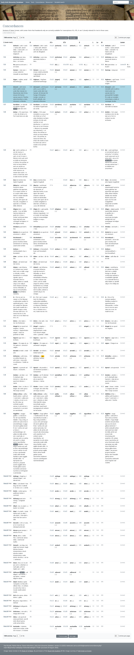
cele (17, 202)
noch (26, 158)
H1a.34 (52, 87)
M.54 (102, 104)
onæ (38, 396)
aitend (72, 87)
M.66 (102, 297)
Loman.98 (123, 64)
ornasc (15, 72)
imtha (116, 305)
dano (20, 209)
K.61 (80, 185)
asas (19, 97)
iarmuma (108, 154)
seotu (107, 440)
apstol (72, 367)
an (112, 97)
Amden (107, 375)
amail (25, 79)
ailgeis (113, 209)
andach (57, 545)
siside (17, 160)
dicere (35, 452)
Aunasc (15, 70)
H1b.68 (65, 262)
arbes (35, 428)
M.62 (102, 237)
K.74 (80, 343)
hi (44, 271)
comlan (23, 246)
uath (24, 396)
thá (38, 307)
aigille (35, 446)
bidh (111, 81)
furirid (35, 187)
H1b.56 (65, 87)
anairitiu (39, 434)
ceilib (45, 442)
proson (115, 450)
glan (18, 567)
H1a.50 (52, 343)
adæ (56, 256)
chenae (15, 200)
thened (21, 358)
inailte (15, 542)
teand (35, 91)
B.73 (31, 326)
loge (14, 219)
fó (42, 375)
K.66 (80, 249)
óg (27, 244)
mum (24, 156)
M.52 (102, 79)
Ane (14, 180)
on (18, 61)
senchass (36, 406)
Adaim (110, 281)
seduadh (112, 428)
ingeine (35, 182)
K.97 (80, 498)
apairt (116, 191)
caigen (15, 347)
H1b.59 (65, 150)
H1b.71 (65, 321)
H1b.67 (65, 256)
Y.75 (4, 350)
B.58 (31, 87)
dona (24, 465)
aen (20, 267)
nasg (113, 70)
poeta (37, 269)
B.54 (31, 45)
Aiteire (107, 321)
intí (38, 217)
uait (14, 156)
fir (14, 428)
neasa (116, 160)
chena (35, 200)
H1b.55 (65, 79)
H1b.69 (65, 267)
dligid (15, 578)
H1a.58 (52, 476)
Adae (35, 256)
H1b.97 (65, 498)
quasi (17, 64)
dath (21, 511)
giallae (21, 426)
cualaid (17, 305)
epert (19, 191)
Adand (35, 267)
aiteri (57, 321)
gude (15, 215)
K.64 (80, 232)
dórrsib (45, 104)
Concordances (40, 2)
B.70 (31, 267)
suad (42, 404)
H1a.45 (52, 267)
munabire (36, 114)
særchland (36, 76)
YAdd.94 (5, 581)
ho (34, 142)
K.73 (80, 337)
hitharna (44, 267)
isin (20, 189)
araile (35, 197)
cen (25, 478)
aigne (72, 343)
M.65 (102, 267)
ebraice (15, 553)
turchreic (16, 471)
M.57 (102, 180)
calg (106, 284)
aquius (42, 303)
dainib (15, 309)
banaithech (36, 286)
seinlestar (17, 559)
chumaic (15, 438)
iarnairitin (36, 440)
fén (37, 297)
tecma (18, 264)
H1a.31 (52, 64)
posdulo (44, 367)
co (44, 97)
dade (23, 321)
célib (43, 446)
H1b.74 (65, 343)
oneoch (35, 432)
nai (14, 576)
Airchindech (37, 237)
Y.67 (4, 256)
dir (25, 256)
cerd (24, 109)
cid (24, 432)
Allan (35, 262)
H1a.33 (52, 79)
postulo (22, 367)
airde (26, 488)
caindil (26, 281)
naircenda (40, 428)
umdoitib (45, 72)
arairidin (42, 420)
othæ (112, 394)
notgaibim (22, 202)
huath (15, 396)
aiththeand (44, 87)
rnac (21, 269)
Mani (24, 315)
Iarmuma (24, 160)
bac (27, 484)
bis (20, 486)
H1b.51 (65, 45)
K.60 (80, 180)
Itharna (19, 286)
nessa (35, 138)
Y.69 (4, 267)
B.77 (31, 356)
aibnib (25, 486)
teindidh (107, 89)
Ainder (35, 386)
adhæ (86, 256)
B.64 (31, 226)
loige (46, 215)
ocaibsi (39, 290)
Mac (18, 91)
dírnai (42, 284)
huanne (115, 396)
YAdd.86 (5, 506)
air (109, 116)
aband (22, 484)
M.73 (102, 375)
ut (39, 122)
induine (40, 187)
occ (42, 286)
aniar (35, 118)
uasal (15, 246)
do (21, 52)
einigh (116, 420)
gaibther (16, 189)
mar (26, 303)
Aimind (35, 232)
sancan (15, 97)
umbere (107, 118)
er (21, 244)
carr (21, 297)
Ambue (15, 249)
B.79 (31, 386)
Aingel (15, 326)
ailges (86, 209)
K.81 (80, 413)
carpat (15, 299)
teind (106, 91)
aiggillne (73, 414)
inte (19, 480)
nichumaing (44, 432)
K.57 (80, 104)
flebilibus (108, 301)
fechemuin (21, 323)
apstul (57, 367)
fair (21, 517)
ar (21, 104)
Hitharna (42, 269)
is (16, 89)
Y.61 (4, 185)
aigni (56, 343)
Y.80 (4, 394)
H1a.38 (52, 209)
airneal (57, 351)
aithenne (73, 356)
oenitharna (114, 267)
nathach (115, 275)
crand (15, 364)
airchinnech (16, 244)
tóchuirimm (37, 372)
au (20, 64)
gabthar (111, 189)
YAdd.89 (5, 530)
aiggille (57, 414)
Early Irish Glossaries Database (12, 2)
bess (16, 430)
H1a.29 (52, 45)
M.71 (102, 367)
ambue (57, 249)
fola (22, 515)
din (34, 50)
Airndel (15, 351)
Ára (39, 136)
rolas (19, 402)
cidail (115, 430)
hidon (45, 377)
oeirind (112, 164)
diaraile (25, 195)
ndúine (37, 106)
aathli (107, 358)
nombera (108, 114)
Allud (15, 506)
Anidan (15, 375)
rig (38, 288)
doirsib (25, 104)
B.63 (31, 209)
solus (20, 332)
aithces (86, 57)
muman (107, 299)
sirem (15, 174)
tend (24, 87)
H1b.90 (65, 535)
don (19, 172)
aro (17, 166)
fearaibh (115, 454)
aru (114, 158)
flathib (39, 444)
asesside (45, 128)
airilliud (21, 197)
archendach (17, 239)
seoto (15, 442)
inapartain (108, 204)
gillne (111, 448)
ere (24, 116)
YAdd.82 (5, 476)
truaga (20, 309)
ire (41, 128)
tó (17, 317)
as (45, 136)
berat (24, 469)
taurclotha (36, 456)
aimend (57, 232)
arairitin (107, 422)
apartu (107, 185)
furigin (35, 95)
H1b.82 (65, 476)
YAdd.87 (5, 511)
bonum (22, 547)
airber (72, 112)
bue (24, 251)
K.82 (80, 476)
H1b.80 (65, 394)
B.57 (31, 79)
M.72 (102, 386)
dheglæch (42, 52)
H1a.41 (52, 237)
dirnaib (17, 273)
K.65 (80, 237)
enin (116, 389)
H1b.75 (65, 350)
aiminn (72, 232)
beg (14, 486)
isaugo (45, 422)
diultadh (111, 377)
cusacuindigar (43, 217)
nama (16, 48)
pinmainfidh (109, 95)
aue (24, 70)
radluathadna (37, 275)
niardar (115, 195)
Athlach (107, 46)
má (18, 313)
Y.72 (4, 326)
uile (14, 515)
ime (19, 563)
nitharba (44, 277)
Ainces (15, 530)
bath (24, 227)
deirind (107, 162)
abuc (56, 484)
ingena (110, 389)
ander (72, 386)
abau (112, 64)
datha (15, 513)
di (20, 114)
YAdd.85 (5, 498)
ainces (57, 530)
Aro (21, 177)
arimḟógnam (43, 458)
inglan (15, 569)
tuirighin (115, 97)
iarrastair (38, 410)
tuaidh (22, 307)
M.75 (102, 326)
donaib (22, 454)
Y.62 (4, 209)
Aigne (15, 343)
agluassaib (37, 74)
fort (14, 116)
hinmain (43, 93)
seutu (24, 467)
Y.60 (4, 180)
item (34, 299)
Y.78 (4, 375)
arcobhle (115, 204)
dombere (40, 118)
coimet (23, 576)
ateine (115, 356)
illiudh (107, 197)
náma (36, 48)
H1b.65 (65, 237)
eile (111, 434)
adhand (86, 267)
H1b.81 (65, 413)
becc (18, 488)
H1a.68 (52, 562)
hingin (15, 389)
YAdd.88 (5, 522)
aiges (23, 343)
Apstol (15, 367)
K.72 (80, 326)
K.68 (80, 262)
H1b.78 (65, 375)
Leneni (25, 269)
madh (107, 311)
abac (71, 484)
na (19, 74)
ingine (15, 182)
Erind (20, 174)
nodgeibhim (109, 202)
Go (131, 2)
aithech (72, 46)
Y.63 (4, 226)
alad (24, 506)
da (113, 217)
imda (26, 511)
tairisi (15, 383)
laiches (22, 59)
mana (43, 307)
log (20, 420)
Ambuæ (36, 249)
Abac (15, 484)
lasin (19, 109)
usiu (110, 195)
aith (21, 46)
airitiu (20, 428)
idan (23, 375)
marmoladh (109, 215)
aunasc (72, 70)
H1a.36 (52, 112)
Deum (15, 369)
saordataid (18, 410)
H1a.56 (52, 394)
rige (19, 277)
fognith (22, 106)
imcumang (108, 436)
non (26, 545)
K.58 (80, 112)
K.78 (80, 375)
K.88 (80, 522)
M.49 (102, 57)
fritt (40, 112)
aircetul (24, 345)
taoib (18, 307)
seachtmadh (109, 187)
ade (115, 321)
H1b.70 (65, 297)
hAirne (46, 134)
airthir (21, 166)
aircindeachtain (113, 244)
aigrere (57, 338)
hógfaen (43, 79)
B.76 (31, 350)
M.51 (102, 70)
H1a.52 (52, 356)
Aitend (15, 87)
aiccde (86, 491)
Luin (17, 271)
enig (17, 219)
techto (23, 191)
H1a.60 (52, 491)
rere (23, 338)
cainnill (35, 292)
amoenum (16, 234)
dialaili (107, 195)
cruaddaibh (108, 277)
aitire (72, 321)
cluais (17, 67)
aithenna (18, 362)
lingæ (20, 478)
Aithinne (36, 356)
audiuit (24, 301)
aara (116, 307)
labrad (15, 480)
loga (112, 420)
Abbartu (16, 185)
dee (21, 256)
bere (26, 112)
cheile (36, 202)
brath (35, 99)
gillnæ (46, 414)
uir (27, 396)
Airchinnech (17, 237)
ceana (111, 197)
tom (106, 307)
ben (20, 386)
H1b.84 (65, 491)
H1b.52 (65, 57)
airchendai (22, 452)
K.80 (80, 394)
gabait (35, 454)
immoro (15, 154)
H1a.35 (52, 104)
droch (24, 551)
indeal (44, 351)
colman (109, 269)
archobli (42, 204)
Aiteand (108, 87)
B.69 (31, 262)
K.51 (80, 45)
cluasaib (15, 74)
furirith (15, 187)
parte (21, 303)
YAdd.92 (5, 562)
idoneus (35, 381)
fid (19, 95)
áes (22, 109)
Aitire (15, 321)
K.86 (80, 506)
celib (18, 454)
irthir (14, 170)
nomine (20, 180)
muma (20, 152)
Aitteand (36, 87)
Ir (21, 156)
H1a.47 (52, 321)
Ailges (35, 209)
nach (18, 436)
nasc (21, 70)
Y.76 (4, 356)
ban (111, 275)
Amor (15, 563)
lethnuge (18, 81)
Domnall (16, 279)
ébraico (15, 549)
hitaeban (43, 95)
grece (35, 242)
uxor (21, 57)
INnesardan (109, 305)
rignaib (15, 277)
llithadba (21, 288)
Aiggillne (16, 414)
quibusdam (18, 301)
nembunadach (17, 251)
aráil (36, 211)
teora (41, 134)
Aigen (15, 79)
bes (25, 422)
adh (112, 256)
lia (14, 402)
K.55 (80, 79)
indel (21, 351)
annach (72, 545)
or (22, 563)
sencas (15, 406)
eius (45, 57)
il (18, 511)
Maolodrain (17, 93)
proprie (35, 450)
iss (24, 567)
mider (117, 386)
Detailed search (59, 2)
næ (113, 430)
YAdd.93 (5, 572)
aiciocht (57, 523)
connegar (16, 221)
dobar (111, 193)
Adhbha (107, 394)
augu (113, 414)
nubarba (16, 294)
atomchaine (109, 99)
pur (14, 565)
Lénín (35, 281)
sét (17, 418)
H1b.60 (65, 180)
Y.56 (4, 87)
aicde (57, 491)
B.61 (31, 180)
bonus (22, 328)
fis (19, 532)
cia (14, 450)
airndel (72, 351)
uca (109, 424)
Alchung (16, 498)
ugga (25, 424)
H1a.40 (52, 232)
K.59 (80, 150)
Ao (14, 64)
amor (57, 563)
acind (20, 527)
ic (18, 565)
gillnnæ (42, 424)
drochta (20, 557)
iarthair (44, 145)
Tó (26, 311)
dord (20, 279)
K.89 (80, 530)
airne (106, 158)
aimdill (117, 281)
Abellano (20, 582)
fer (113, 297)
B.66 (31, 237)
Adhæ (107, 256)
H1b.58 (65, 112)
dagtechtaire (24, 330)
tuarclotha (108, 458)
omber (116, 438)
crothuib (25, 275)
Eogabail (20, 182)
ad (19, 256)
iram (46, 140)
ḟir (112, 438)
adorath (113, 416)
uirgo (17, 391)
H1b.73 (65, 337)
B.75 (31, 343)
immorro (19, 170)
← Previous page (62, 38)
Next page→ (73, 38)
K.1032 (81, 64)
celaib (44, 281)
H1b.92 (65, 562)
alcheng (72, 498)
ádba (46, 398)
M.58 (102, 185)
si (15, 191)
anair (23, 112)
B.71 (31, 297)
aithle (17, 358)
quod (24, 232)
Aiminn (15, 232)
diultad (17, 377)
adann (20, 281)
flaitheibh (112, 446)
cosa (23, 219)
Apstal (35, 367)
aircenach (108, 239)
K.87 (80, 511)
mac (42, 74)
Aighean (36, 79)
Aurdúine (16, 104)
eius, (24, 57)
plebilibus (44, 301)
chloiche (39, 400)
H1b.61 (65, 185)
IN (14, 311)
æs (34, 109)
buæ (34, 251)
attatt (35, 134)
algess (24, 221)
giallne (15, 416)
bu (27, 93)
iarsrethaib (36, 404)
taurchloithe (22, 418)
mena (15, 313)
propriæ (22, 463)
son (21, 460)
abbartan (73, 185)
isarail (107, 211)
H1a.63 (52, 511)
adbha (107, 396)
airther (42, 132)
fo (14, 377)
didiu (14, 50)
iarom (17, 426)
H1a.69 (52, 572)
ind (19, 177)
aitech (24, 48)
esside (42, 140)
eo (21, 232)
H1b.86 (65, 506)
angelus (15, 328)
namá (42, 193)
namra (40, 353)
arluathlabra (37, 277)
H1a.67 (52, 545)
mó (46, 307)
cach (45, 120)
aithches (73, 57)
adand (44, 290)
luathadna (23, 290)
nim (44, 99)
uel (34, 391)
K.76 (80, 356)
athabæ (57, 227)
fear (106, 418)
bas (14, 229)
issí (34, 410)
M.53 (102, 87)
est (42, 122)
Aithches (16, 57)
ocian (22, 172)
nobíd (40, 72)
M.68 (102, 337)
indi (21, 219)
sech (14, 89)
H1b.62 (65, 209)
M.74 (102, 394)
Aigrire (107, 338)
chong (15, 500)
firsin (35, 426)
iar (22, 402)
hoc (38, 284)
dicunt (39, 332)
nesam (15, 168)
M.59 (102, 209)
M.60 (102, 226)
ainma (107, 448)
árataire (40, 309)
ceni (21, 469)
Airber (15, 112)
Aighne (35, 343)
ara (113, 166)
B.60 (31, 112)
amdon (114, 375)
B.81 (31, 394)
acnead (15, 408)
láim (38, 116)
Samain (22, 91)
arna (106, 442)
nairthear (115, 150)
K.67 (80, 256)
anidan (72, 375)
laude (15, 508)
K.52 (80, 57)
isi (42, 189)
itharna (24, 267)
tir (118, 158)
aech (45, 46)
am (27, 563)
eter (16, 114)
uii (40, 215)
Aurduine (36, 104)
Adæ (14, 256)
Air (40, 120)
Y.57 (4, 104)
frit (20, 112)
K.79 (80, 386)
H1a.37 (52, 150)
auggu (23, 414)
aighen (86, 79)
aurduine (73, 104)
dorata (22, 416)
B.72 (31, 321)
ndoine (17, 106)
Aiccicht (16, 523)
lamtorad (20, 538)
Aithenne (16, 356)
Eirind (21, 168)
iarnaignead (37, 408)
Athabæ (16, 227)
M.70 (102, 356)
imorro (39, 377)
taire (14, 315)
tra (24, 450)
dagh (15, 547)
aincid (15, 532)
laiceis (114, 59)
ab (22, 64)
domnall (110, 279)
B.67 (31, 249)
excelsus (20, 242)
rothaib (45, 286)
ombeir (35, 436)
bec (18, 486)
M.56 (102, 150)
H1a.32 (52, 70)
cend (24, 244)
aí (46, 343)
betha (35, 147)
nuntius (15, 330)
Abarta (35, 185)
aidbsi (15, 281)
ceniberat (44, 456)
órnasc (35, 72)
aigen (72, 79)
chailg (114, 284)
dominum (38, 369)
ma (111, 307)
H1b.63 (65, 226)
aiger (113, 338)
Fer (21, 299)
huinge (107, 273)
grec (106, 242)
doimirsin (112, 426)
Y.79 (4, 386)
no (26, 91)
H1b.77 (65, 367)
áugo (42, 414)
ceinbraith (115, 458)
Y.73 (4, 337)
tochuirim (22, 369)
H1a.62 (52, 506)
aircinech (87, 237)
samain (107, 93)
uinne (19, 396)
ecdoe (21, 491)
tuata (21, 61)
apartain (24, 189)
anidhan (87, 375)
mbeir (23, 440)
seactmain (108, 217)
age (20, 338)
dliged (15, 574)
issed (41, 406)
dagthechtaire (37, 330)
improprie (36, 448)
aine (106, 182)
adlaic (15, 434)
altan (57, 262)
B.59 (31, 104)
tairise (42, 381)
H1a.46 (52, 297)
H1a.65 (52, 530)
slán (14, 519)
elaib (22, 271)
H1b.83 (65, 483)
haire (46, 118)
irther (35, 140)
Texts (32, 2)
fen (17, 297)
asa (106, 424)
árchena (35, 120)
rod (18, 290)
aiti (24, 527)
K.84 (80, 491)
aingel (15, 332)
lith (16, 402)
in (38, 145)
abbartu (87, 185)
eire (114, 118)
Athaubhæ (37, 227)
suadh (21, 404)
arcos (23, 239)
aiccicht (72, 523)
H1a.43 (52, 256)
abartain (38, 189)
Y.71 (4, 321)
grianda (15, 334)
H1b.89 (65, 530)
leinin (116, 269)
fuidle (24, 362)
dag (23, 545)
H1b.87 (65, 511)
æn (40, 267)
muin (17, 116)
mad (43, 215)
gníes (17, 345)
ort (21, 532)
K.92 (80, 562)
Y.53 (4, 64)
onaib (15, 454)
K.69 (80, 267)
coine (25, 309)
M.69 (102, 343)
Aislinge (16, 476)
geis (24, 209)
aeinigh (107, 219)
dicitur (35, 132)
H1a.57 (52, 413)
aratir (107, 156)
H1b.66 (65, 249)
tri (118, 156)
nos (19, 506)
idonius (21, 381)
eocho (107, 48)
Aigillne (35, 414)
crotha (22, 273)
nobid (19, 72)
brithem (15, 340)
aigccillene (87, 414)
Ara (39, 132)
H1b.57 (65, 104)
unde (15, 91)
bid (14, 81)
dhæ (115, 256)
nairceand (108, 430)
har (22, 215)
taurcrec (36, 458)
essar (17, 311)
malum (20, 553)
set (18, 422)
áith (41, 46)
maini (38, 311)
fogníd (42, 106)
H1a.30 (52, 57)
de (17, 180)
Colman (17, 269)
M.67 (102, 321)
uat (37, 126)
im (22, 72)
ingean (110, 182)
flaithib (15, 456)
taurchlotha (37, 418)
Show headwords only (9, 32)
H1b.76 (65, 356)
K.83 (80, 483)
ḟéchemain (38, 323)
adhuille (39, 99)
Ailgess (15, 209)
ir (42, 124)
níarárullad (42, 197)
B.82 (31, 413)
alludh (86, 506)
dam (20, 311)
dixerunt (38, 305)
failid (22, 334)
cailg (22, 284)
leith (114, 81)
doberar (19, 206)
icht (21, 523)
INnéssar (44, 305)
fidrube (23, 101)
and (34, 136)
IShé (34, 402)
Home (28, 2)
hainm (15, 52)
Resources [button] (49, 2)
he (27, 557)
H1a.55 (52, 386)
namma (15, 213)
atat (14, 164)
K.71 (80, 321)
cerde (37, 109)
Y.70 (4, 297)
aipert (35, 193)
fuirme (22, 95)
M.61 (102, 232)
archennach (37, 239)
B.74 (31, 337)
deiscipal (16, 527)
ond (15, 398)
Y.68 (4, 262)
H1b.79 (65, 386)
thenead (36, 360)
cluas (128, 67)
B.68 (31, 256)
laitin (106, 244)
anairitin (107, 438)
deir (47, 386)
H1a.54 (52, 375)
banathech (16, 275)
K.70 (80, 297)
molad (15, 217)
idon (22, 379)
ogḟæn (21, 79)
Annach (15, 545)
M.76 (102, 413)
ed (20, 406)
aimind (86, 232)
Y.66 (4, 249)
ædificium (16, 493)
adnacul (57, 572)
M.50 (102, 64)
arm (24, 498)
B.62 (31, 185)
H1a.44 (52, 262)
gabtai (107, 456)
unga (26, 271)
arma (15, 502)
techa (22, 223)
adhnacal (73, 572)
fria (14, 202)
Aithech (16, 46)
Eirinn (41, 138)
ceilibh (107, 450)
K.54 (80, 70)
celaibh (114, 271)
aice (26, 523)
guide (15, 211)
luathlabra (22, 292)
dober (15, 195)
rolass (44, 402)
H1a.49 (52, 337)
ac (41, 292)
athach (117, 48)
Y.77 (4, 367)
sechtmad (24, 185)
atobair (35, 195)
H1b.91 (65, 545)
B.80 (31, 375)
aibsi (106, 281)
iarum (114, 424)
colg (14, 284)
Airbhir (107, 112)
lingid (22, 476)
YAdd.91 (5, 545)
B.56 (31, 70)
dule (25, 99)
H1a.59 (52, 483)
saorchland (24, 74)
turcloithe (16, 469)
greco (25, 389)
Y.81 (4, 413)
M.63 (102, 249)
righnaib (115, 277)
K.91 (80, 545)
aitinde (57, 356)
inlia (38, 402)
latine (25, 242)
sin (14, 197)
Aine (34, 180)
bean (41, 386)
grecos (15, 242)
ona (113, 444)
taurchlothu (37, 438)
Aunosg (107, 70)
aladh (86, 511)
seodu (40, 436)
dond (25, 426)
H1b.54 (65, 70)
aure (24, 64)
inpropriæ (16, 460)
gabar (45, 187)
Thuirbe (25, 97)
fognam (111, 460)
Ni (25, 93)
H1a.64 (52, 522)
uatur (107, 398)
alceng (57, 498)
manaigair (108, 101)
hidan (35, 377)
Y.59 (4, 150)
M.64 (102, 256)
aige (41, 338)
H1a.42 (52, 249)
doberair (42, 206)
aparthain (108, 191)
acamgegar (108, 221)
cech (17, 150)
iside (16, 177)
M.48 (102, 45)
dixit (22, 93)
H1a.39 (52, 226)
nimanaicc (16, 101)
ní (43, 50)
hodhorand (38, 416)
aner (106, 386)
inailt (24, 536)
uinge (35, 284)
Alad (14, 511)
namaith (112, 50)
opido (25, 582)
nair (115, 460)
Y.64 (4, 232)
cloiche (16, 400)
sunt (113, 156)
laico (14, 61)
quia (110, 156)
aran (106, 460)
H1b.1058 (66, 64)
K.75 (80, 350)
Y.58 (4, 112)
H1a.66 (52, 535)
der (26, 386)
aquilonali (16, 303)
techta (41, 191)
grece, (25, 491)
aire (14, 353)
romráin (41, 97)
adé (43, 321)
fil (39, 95)
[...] (56, 48)
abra (19, 536)
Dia (14, 258)
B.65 (31, 232)
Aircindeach (109, 237)
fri (47, 200)
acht (19, 52)
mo (19, 284)
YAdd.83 (5, 483)
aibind (23, 234)
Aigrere (15, 338)
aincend (35, 101)
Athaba (107, 227)
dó (34, 116)
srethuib (16, 404)
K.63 (80, 226)
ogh (113, 79)
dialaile (15, 420)
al (18, 292)
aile (27, 116)
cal (19, 574)
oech (25, 46)
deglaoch (16, 54)
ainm (45, 50)
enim (21, 389)
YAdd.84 (5, 491)
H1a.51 (52, 350)
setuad (113, 422)
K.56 (80, 87)
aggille (25, 456)
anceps (24, 530)
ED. (43, 356)
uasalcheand (39, 246)
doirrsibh (108, 106)
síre (25, 154)
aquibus (113, 299)
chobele (23, 204)
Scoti (35, 332)
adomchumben (18, 99)
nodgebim (42, 202)
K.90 (80, 535)
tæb (109, 97)
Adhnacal (16, 572)
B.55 (31, 57)
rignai (35, 288)
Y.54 (4, 70)
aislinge (57, 476)
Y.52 (4, 57)
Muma (37, 128)
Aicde (15, 491)
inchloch (46, 408)
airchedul (36, 345)
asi (34, 130)
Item (14, 286)
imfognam (24, 471)
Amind (107, 232)
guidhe (109, 213)
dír (45, 256)
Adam (107, 267)
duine (21, 187)
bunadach (16, 253)
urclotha (114, 418)
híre (34, 126)
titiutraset (111, 442)
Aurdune (108, 104)
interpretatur (17, 551)
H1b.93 (65, 572)
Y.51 (4, 45)
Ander (15, 386)
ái (25, 343)
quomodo (16, 59)
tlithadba (36, 273)
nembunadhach (110, 251)
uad (21, 422)
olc (25, 557)
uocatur (22, 391)
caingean (43, 345)
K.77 (80, 367)
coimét (23, 574)
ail (22, 211)
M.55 (102, 112)
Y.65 (4, 237)
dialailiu (20, 444)
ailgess (18, 223)
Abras (15, 536)
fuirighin (115, 95)
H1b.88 (65, 522)
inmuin (15, 95)
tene (25, 356)
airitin (15, 422)
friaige (113, 343)
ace (19, 525)
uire (27, 398)
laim (22, 114)
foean (117, 79)
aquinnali (108, 303)
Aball (15, 582)
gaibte (20, 467)
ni (26, 50)
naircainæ (108, 444)
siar (40, 142)
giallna (107, 416)
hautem (107, 379)
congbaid (22, 500)
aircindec (58, 237)
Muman (24, 299)
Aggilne (107, 414)
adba (25, 394)
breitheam (36, 340)
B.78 (31, 367)
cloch (18, 398)
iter (47, 114)
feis (14, 538)
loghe (116, 217)
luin (109, 271)
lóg (34, 420)
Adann (15, 267)
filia (14, 391)
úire (34, 400)
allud (56, 506)
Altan (15, 262)
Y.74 (4, 343)
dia (117, 114)
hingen (37, 389)
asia (108, 164)
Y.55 (4, 79)
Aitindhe (108, 356)
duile (115, 99)
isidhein (109, 166)
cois (114, 219)
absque (15, 478)
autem (15, 465)
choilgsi (35, 294)
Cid (45, 428)
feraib (15, 467)
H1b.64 (65, 232)
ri (105, 279)
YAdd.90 (5, 535)
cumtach (16, 495)
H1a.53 (52, 367)
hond (45, 406)
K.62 (80, 209)
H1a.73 (52, 498)
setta (110, 418)
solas (35, 334)
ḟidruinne (43, 101)
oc (20, 271)
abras (26, 538)
